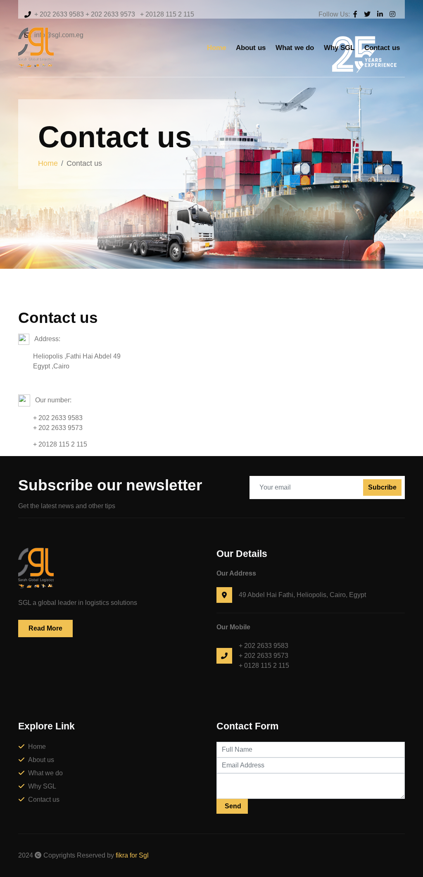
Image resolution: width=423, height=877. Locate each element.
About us (251, 48)
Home (216, 48)
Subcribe (382, 487)
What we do (295, 48)
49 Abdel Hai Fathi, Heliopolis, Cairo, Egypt (302, 594)
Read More (45, 628)
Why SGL (339, 48)
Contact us (382, 48)
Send (232, 806)
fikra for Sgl (132, 855)
